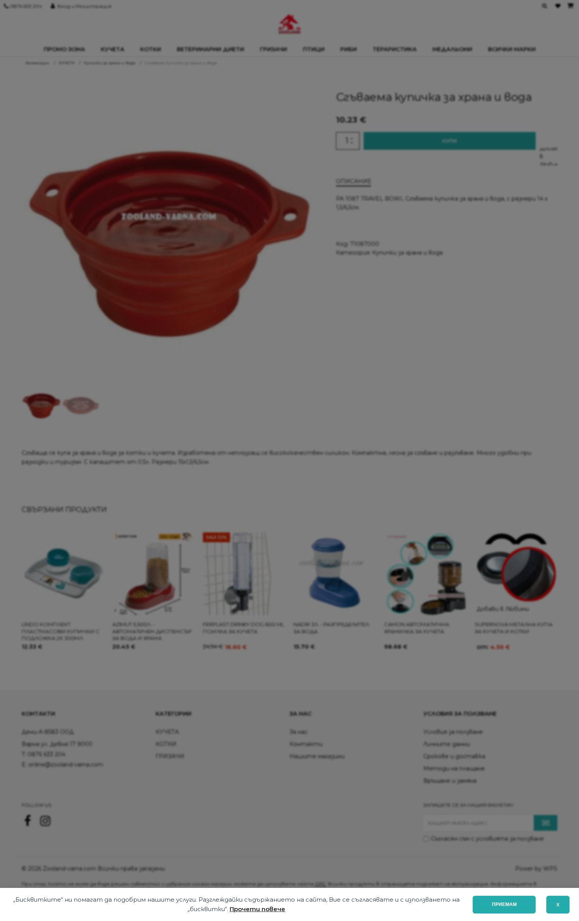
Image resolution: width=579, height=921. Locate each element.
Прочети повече (257, 909)
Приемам (504, 904)
